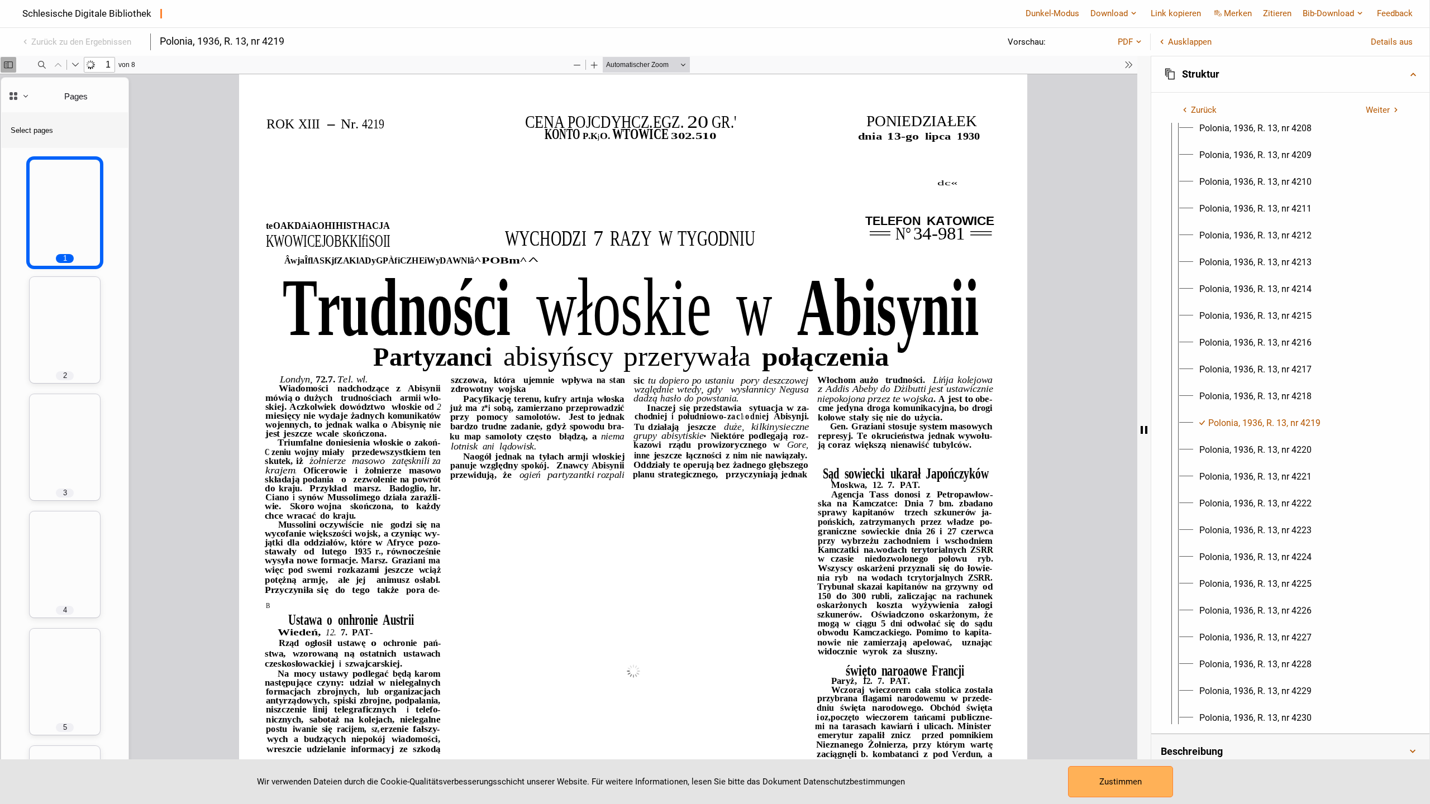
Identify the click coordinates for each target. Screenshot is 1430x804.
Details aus (1392, 42)
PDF (1125, 42)
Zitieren (1277, 13)
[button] (1290, 74)
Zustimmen (1120, 782)
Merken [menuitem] (1238, 13)
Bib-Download (1328, 13)
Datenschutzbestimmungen (854, 782)
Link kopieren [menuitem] (1176, 13)
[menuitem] (1255, 128)
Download (1109, 13)
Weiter (1378, 110)
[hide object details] (1144, 430)
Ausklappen (1190, 42)
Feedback (1395, 13)
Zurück (1204, 110)
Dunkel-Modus (1052, 13)
